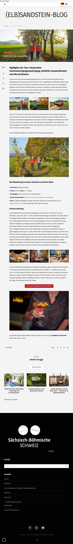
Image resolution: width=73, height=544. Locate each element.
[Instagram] (36, 527)
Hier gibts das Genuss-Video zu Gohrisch (39, 286)
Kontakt (6, 479)
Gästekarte (15, 203)
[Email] (69, 57)
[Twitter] (63, 57)
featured (9, 347)
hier (20, 338)
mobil (21, 203)
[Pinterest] (66, 57)
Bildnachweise (8, 505)
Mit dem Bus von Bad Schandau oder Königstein (38, 197)
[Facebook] (61, 57)
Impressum (7, 492)
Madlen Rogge (36, 359)
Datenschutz (7, 497)
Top (37, 540)
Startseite (5, 26)
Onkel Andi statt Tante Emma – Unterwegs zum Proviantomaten (14, 391)
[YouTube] (43, 527)
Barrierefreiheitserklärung (11, 510)
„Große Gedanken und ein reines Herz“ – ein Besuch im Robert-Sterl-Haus (59, 391)
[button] (4, 540)
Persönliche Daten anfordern (14, 502)
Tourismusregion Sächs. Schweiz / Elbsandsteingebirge (19, 488)
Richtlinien (7, 483)
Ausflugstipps (8, 52)
